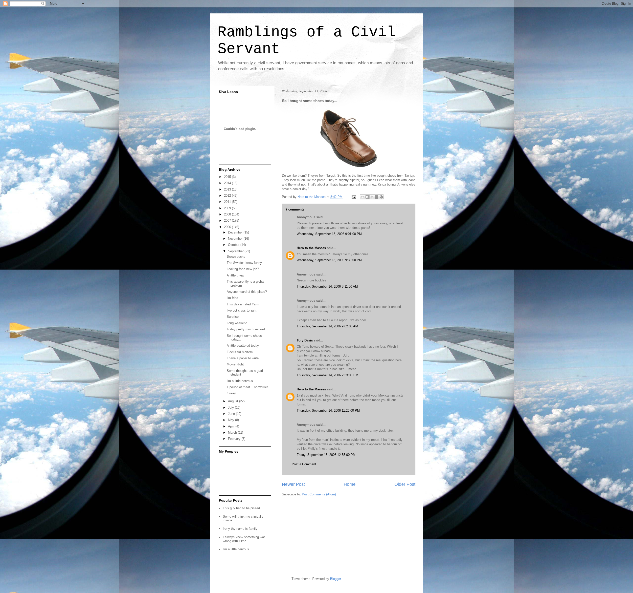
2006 (228, 227)
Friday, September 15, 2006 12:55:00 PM (326, 455)
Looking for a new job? (243, 269)
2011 (228, 202)
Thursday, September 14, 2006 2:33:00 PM (327, 375)
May (231, 420)
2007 (228, 220)
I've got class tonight (241, 310)
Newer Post (293, 484)
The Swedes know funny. (245, 263)
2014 (228, 183)
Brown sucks (236, 256)
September (236, 251)
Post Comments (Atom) (319, 494)
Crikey (231, 393)
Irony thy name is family (240, 528)
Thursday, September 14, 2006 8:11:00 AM (327, 286)
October (234, 245)
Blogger (335, 579)
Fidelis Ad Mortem (240, 352)
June (232, 414)
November (236, 238)
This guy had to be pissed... (243, 508)
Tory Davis (305, 340)
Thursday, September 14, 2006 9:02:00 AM (327, 326)
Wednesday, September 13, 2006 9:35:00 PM (329, 260)
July (231, 407)
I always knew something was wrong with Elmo (244, 539)
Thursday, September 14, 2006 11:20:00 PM (328, 410)
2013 (228, 189)
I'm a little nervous (240, 381)
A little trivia (235, 275)
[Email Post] (353, 197)
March (233, 432)
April (231, 426)
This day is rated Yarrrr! (243, 304)
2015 (228, 177)
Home (350, 484)
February (235, 439)
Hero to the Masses (311, 248)
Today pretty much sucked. (246, 329)
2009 (228, 208)
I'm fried (232, 298)
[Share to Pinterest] (381, 196)
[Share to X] (371, 196)
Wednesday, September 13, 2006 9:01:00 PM (329, 234)
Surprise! (233, 316)
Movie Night (235, 364)
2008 (228, 214)
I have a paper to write (243, 358)
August (233, 401)
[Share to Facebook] (376, 196)
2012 (228, 195)
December (236, 232)
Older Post (404, 484)
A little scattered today (243, 345)
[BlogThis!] (367, 196)
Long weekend (237, 323)
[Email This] (362, 196)
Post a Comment (304, 464)
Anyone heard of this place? (247, 292)
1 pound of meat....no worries (248, 387)
